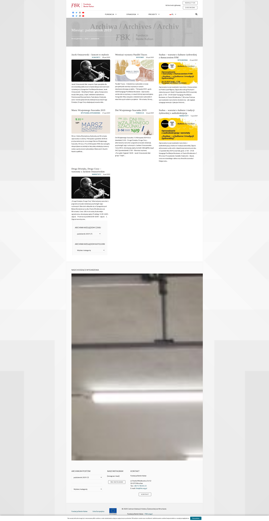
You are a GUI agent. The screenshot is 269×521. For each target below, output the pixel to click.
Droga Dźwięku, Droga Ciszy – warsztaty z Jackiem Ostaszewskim (88, 170)
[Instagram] (80, 14)
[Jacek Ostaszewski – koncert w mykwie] (90, 71)
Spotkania (85, 113)
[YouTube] (83, 14)
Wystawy (140, 57)
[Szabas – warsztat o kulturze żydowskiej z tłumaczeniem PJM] (178, 73)
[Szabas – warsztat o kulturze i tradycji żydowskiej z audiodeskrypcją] (178, 129)
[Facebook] (73, 14)
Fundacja (140, 113)
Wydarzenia (183, 60)
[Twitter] (76, 14)
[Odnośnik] (82, 5)
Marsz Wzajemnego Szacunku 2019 (88, 110)
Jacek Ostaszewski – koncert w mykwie (90, 54)
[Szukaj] (196, 14)
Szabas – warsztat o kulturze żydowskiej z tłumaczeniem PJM (178, 56)
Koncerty (96, 57)
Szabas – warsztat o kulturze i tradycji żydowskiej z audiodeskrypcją (176, 111)
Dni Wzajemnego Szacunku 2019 (130, 110)
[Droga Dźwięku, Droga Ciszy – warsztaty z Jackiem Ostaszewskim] (90, 188)
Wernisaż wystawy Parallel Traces (131, 54)
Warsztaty (184, 116)
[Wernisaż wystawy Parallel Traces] (134, 70)
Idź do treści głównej (172, 5)
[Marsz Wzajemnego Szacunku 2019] (90, 124)
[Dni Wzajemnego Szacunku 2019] (134, 125)
